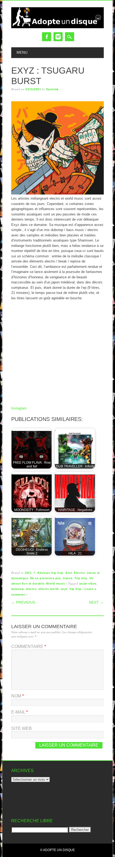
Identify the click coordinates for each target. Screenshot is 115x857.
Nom (17, 696)
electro (31, 588)
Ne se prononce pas (45, 578)
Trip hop (80, 578)
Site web (21, 728)
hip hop (76, 588)
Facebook (46, 36)
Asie (68, 572)
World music (55, 583)
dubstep (17, 588)
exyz (64, 588)
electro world (49, 588)
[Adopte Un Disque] (57, 27)
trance (67, 578)
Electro (79, 572)
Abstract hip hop (50, 572)
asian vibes (88, 583)
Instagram (58, 36)
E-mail (19, 712)
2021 (28, 572)
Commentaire (28, 646)
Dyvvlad (52, 89)
